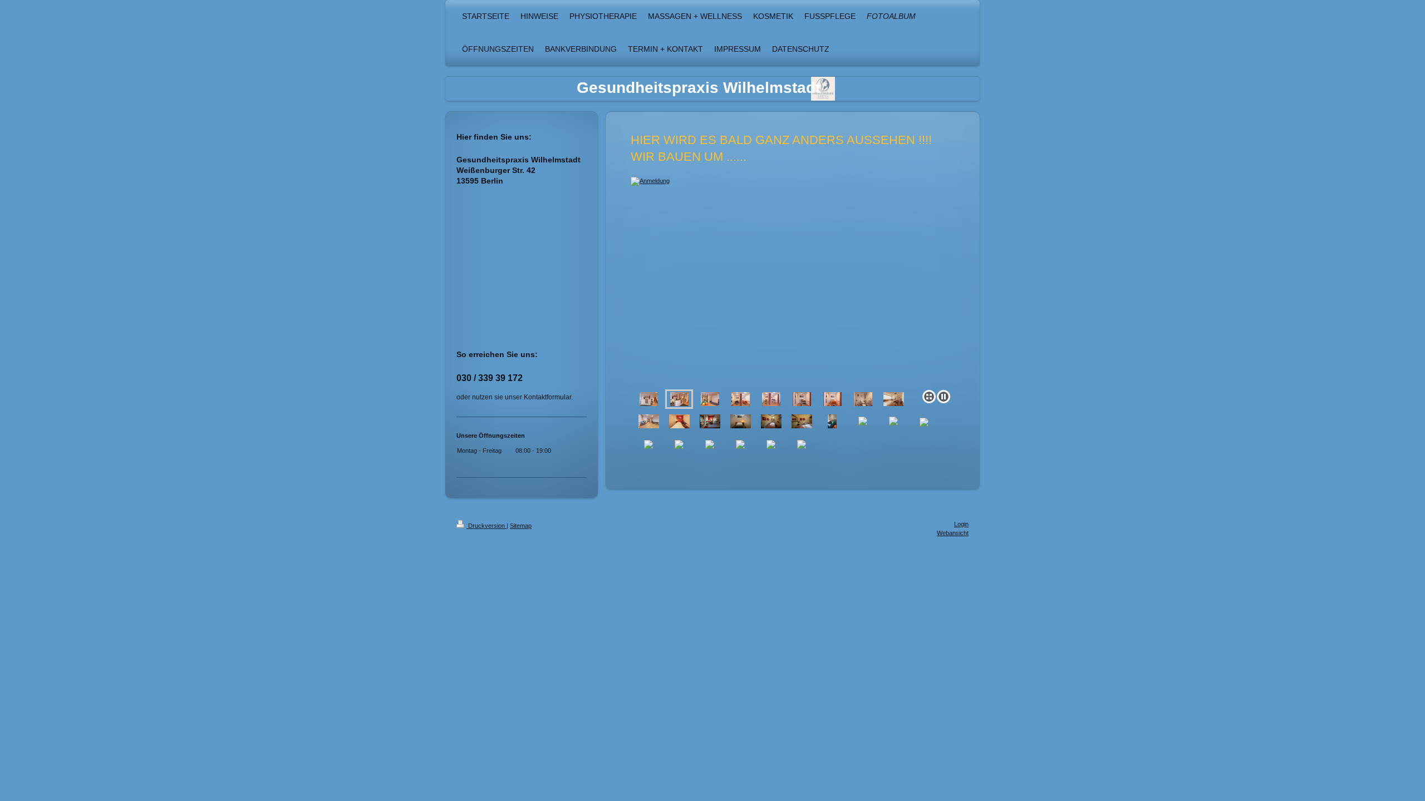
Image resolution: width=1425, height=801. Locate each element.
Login (961, 524)
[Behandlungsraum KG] (802, 399)
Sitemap (521, 525)
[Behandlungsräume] (740, 399)
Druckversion (486, 525)
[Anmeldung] (793, 281)
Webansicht (953, 533)
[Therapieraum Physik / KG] (710, 399)
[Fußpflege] (863, 399)
